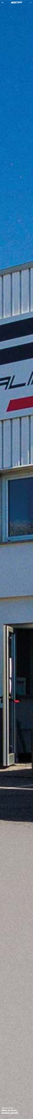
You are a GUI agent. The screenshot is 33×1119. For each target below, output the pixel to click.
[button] (3, 2)
